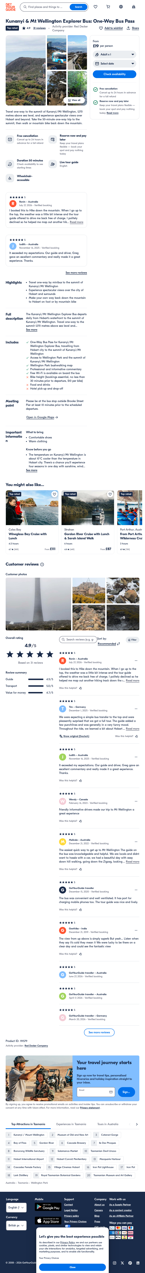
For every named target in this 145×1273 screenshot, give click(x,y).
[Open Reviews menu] (136, 660)
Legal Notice (71, 1210)
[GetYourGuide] (11, 7)
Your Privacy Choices (75, 1221)
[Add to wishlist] (54, 494)
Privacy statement (90, 1107)
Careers (98, 1210)
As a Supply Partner (120, 1204)
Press (97, 1221)
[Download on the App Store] (48, 1221)
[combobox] (45, 7)
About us (99, 1204)
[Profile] (133, 7)
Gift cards (99, 1227)
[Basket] (108, 7)
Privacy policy (71, 1215)
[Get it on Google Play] (48, 1207)
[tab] (28, 1124)
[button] (34, 28)
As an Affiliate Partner (121, 1215)
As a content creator (120, 1210)
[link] (32, 522)
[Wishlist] (95, 7)
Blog (96, 1215)
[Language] (121, 6)
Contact (68, 1204)
